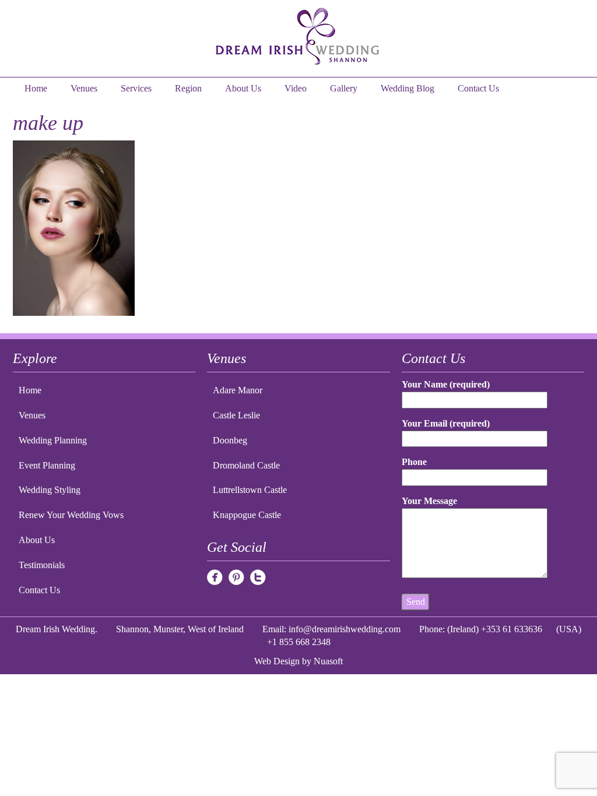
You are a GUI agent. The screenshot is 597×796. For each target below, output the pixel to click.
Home (35, 88)
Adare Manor (237, 390)
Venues (84, 88)
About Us (243, 88)
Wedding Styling (49, 490)
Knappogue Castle (247, 515)
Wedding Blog (407, 88)
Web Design (277, 661)
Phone (414, 462)
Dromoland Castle (246, 465)
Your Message (429, 501)
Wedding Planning (53, 440)
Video (296, 88)
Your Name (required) (446, 384)
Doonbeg (230, 440)
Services (136, 88)
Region (188, 88)
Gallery (343, 88)
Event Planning (47, 465)
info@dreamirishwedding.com (345, 629)
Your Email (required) (446, 423)
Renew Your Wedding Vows (71, 515)
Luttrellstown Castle (250, 490)
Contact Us (478, 88)
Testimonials (42, 565)
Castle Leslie (236, 415)
